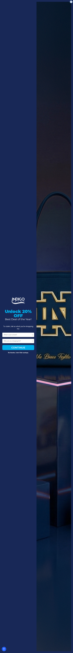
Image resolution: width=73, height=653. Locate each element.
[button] (4, 649)
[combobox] (18, 335)
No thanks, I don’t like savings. (18, 352)
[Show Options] (32, 335)
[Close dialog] (71, 2)
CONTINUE (18, 347)
